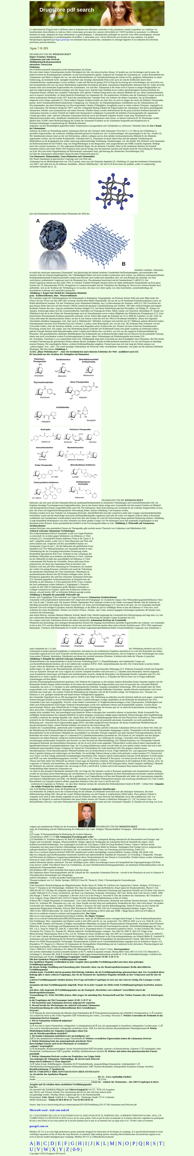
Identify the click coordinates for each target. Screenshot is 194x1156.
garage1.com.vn (39, 1126)
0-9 (76, 1149)
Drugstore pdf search (66, 10)
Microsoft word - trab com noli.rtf (49, 1110)
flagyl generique (62, 39)
